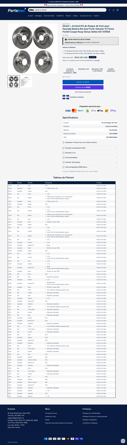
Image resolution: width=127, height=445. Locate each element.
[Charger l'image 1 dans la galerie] (14, 82)
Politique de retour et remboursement (95, 416)
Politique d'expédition (90, 419)
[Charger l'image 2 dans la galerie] (26, 82)
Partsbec (15, 442)
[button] (109, 10)
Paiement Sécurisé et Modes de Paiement (59, 423)
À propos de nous (51, 413)
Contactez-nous (50, 416)
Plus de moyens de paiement (83, 91)
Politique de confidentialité (91, 413)
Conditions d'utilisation (90, 423)
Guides (47, 419)
